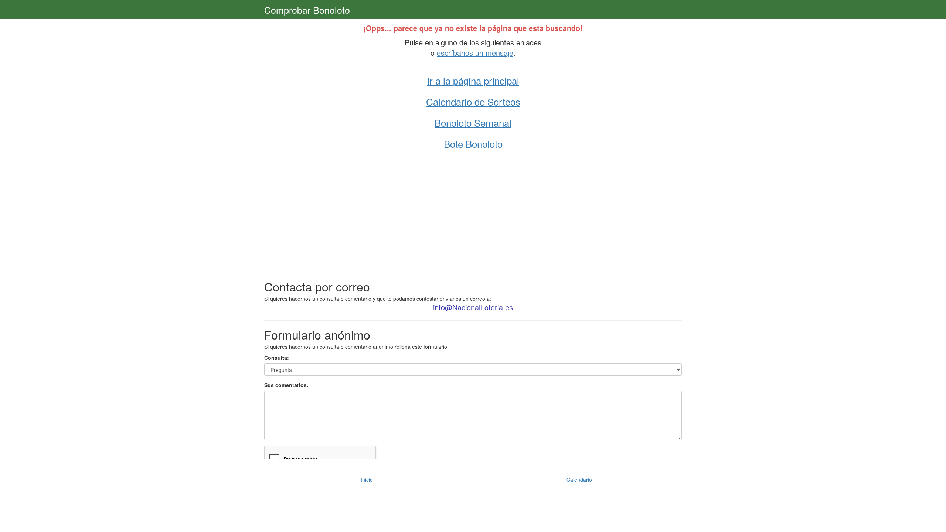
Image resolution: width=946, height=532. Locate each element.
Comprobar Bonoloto (307, 9)
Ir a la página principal (473, 80)
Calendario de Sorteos (473, 101)
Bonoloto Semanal (473, 122)
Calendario (579, 479)
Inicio (367, 479)
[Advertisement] (473, 212)
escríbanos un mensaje (475, 52)
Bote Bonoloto (473, 143)
